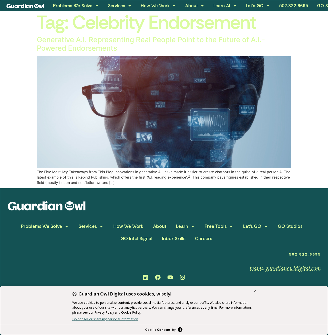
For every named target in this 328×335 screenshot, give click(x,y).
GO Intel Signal (136, 238)
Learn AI (222, 5)
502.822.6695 (293, 5)
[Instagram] (182, 277)
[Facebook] (158, 277)
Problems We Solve (72, 5)
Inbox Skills (173, 238)
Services (116, 5)
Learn (182, 226)
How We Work (155, 5)
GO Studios (290, 226)
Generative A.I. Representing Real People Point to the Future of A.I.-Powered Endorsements (151, 43)
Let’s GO (255, 5)
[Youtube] (170, 277)
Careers (203, 238)
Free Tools (216, 226)
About (191, 5)
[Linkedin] (145, 277)
